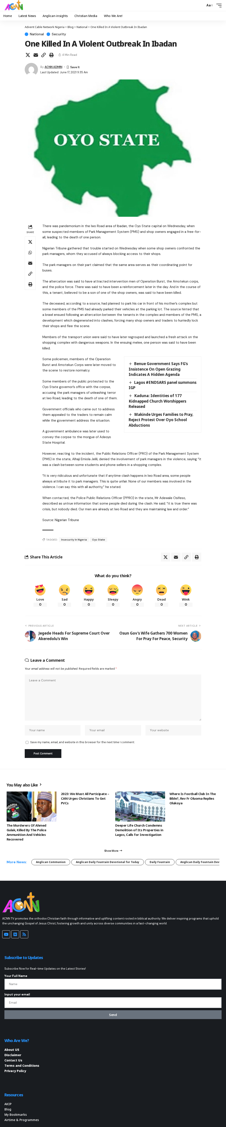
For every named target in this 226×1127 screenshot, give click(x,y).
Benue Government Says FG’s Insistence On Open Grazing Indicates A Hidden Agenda (158, 369)
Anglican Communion (51, 862)
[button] (201, 5)
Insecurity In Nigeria (74, 539)
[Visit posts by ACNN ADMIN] (31, 69)
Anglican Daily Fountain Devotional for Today (107, 862)
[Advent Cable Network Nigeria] (14, 5)
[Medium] (15, 934)
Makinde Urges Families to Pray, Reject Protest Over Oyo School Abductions (161, 420)
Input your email (17, 994)
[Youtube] (6, 934)
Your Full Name (15, 976)
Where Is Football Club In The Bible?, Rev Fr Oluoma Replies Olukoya (193, 798)
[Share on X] (28, 54)
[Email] (36, 54)
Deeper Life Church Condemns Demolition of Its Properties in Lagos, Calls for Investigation (139, 830)
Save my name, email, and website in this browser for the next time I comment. (82, 742)
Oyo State (98, 539)
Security (59, 34)
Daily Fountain (160, 862)
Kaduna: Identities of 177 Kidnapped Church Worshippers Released (157, 401)
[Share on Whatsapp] (30, 252)
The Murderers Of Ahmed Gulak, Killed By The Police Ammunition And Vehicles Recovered (26, 832)
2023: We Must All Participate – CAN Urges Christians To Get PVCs (85, 798)
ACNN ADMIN (53, 67)
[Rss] (24, 934)
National (37, 34)
